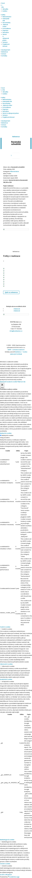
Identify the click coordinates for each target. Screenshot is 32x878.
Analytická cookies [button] (6, 679)
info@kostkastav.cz (16, 331)
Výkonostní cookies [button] (6, 664)
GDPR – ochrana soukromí (16, 350)
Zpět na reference (11, 292)
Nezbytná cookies (7, 435)
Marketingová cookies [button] (7, 840)
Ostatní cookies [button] (5, 864)
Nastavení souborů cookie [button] (8, 382)
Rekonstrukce (14, 171)
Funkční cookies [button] (5, 627)
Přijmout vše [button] (21, 382)
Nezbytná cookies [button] (6, 433)
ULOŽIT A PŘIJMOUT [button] (6, 875)
